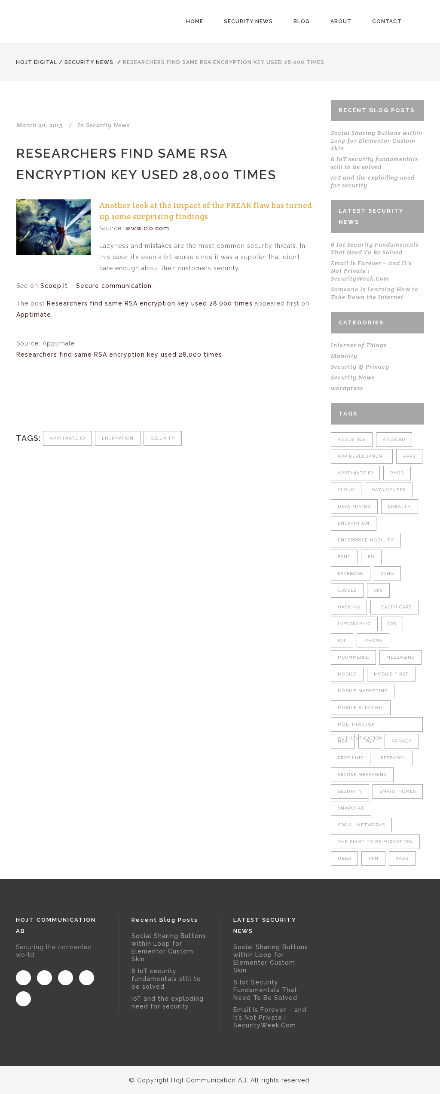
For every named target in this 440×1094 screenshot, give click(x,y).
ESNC (344, 556)
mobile (347, 674)
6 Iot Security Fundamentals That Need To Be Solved (375, 248)
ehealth (399, 506)
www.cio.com (147, 228)
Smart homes (397, 791)
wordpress (347, 388)
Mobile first (391, 674)
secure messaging (362, 774)
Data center (389, 489)
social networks (361, 824)
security (162, 438)
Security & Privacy (360, 366)
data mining (354, 506)
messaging (400, 657)
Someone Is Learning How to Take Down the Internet (375, 293)
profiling (351, 757)
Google (347, 590)
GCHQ (387, 573)
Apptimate (33, 314)
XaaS (402, 858)
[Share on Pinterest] (91, 402)
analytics (352, 439)
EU (371, 556)
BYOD (397, 473)
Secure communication (114, 285)
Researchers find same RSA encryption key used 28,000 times (150, 303)
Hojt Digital (36, 62)
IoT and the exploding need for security (167, 1002)
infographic (354, 623)
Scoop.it (54, 285)
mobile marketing (363, 690)
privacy (401, 741)
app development (362, 456)
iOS (392, 623)
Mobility (344, 356)
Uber (344, 858)
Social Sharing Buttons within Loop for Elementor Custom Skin (376, 140)
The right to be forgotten (375, 841)
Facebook (351, 573)
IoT (342, 640)
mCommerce (353, 657)
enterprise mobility (366, 540)
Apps (409, 456)
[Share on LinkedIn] (63, 402)
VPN (373, 858)
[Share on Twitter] (35, 402)
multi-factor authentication (360, 727)
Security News (88, 62)
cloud (346, 489)
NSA (343, 741)
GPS (378, 590)
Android (394, 439)
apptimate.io (67, 438)
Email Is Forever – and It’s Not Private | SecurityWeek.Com (269, 1017)
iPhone (373, 640)
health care (394, 607)
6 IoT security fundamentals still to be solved (374, 163)
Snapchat (351, 808)
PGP (369, 741)
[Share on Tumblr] (77, 402)
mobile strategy (361, 707)
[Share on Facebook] (20, 402)
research (393, 757)
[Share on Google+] (49, 402)
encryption (118, 438)
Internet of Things (359, 345)
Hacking (349, 607)
